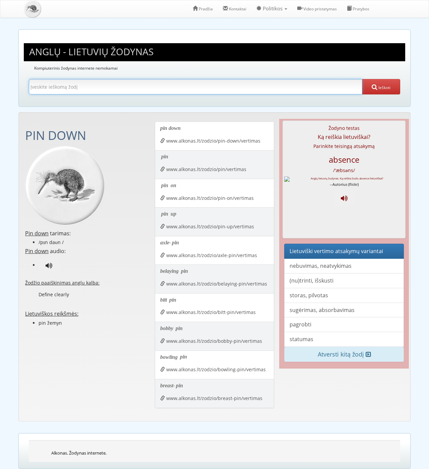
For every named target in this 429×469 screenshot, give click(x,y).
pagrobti (300, 324)
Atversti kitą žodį (342, 354)
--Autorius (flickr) (344, 184)
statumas (301, 339)
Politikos (272, 8)
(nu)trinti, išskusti (311, 280)
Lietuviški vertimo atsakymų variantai (336, 251)
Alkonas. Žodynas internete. (79, 453)
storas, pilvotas (309, 295)
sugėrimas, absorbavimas (322, 310)
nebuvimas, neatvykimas (321, 265)
